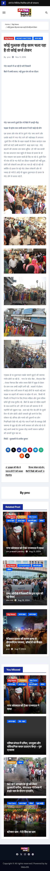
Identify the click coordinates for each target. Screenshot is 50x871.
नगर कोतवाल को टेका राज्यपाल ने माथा (25, 548)
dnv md (10, 600)
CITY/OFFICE (24, 565)
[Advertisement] (25, 99)
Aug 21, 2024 (35, 551)
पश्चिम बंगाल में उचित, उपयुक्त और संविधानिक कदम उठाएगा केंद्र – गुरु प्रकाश (24, 746)
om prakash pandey (15, 551)
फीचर (41, 521)
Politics (22, 517)
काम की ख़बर (32, 521)
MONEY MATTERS (23, 38)
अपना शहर (38, 38)
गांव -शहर (22, 721)
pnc (9, 57)
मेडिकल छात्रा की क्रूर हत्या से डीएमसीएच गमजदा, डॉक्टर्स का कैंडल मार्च (24, 642)
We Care (32, 517)
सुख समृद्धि (40, 803)
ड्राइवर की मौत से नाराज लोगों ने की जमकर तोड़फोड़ (14, 471)
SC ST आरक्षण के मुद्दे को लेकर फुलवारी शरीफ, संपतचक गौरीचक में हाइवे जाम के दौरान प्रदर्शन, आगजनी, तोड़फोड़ (24, 789)
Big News (9, 38)
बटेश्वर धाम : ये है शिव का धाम (21, 832)
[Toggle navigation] (4, 12)
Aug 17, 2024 (20, 649)
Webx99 (25, 867)
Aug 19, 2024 (23, 600)
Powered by (39, 863)
